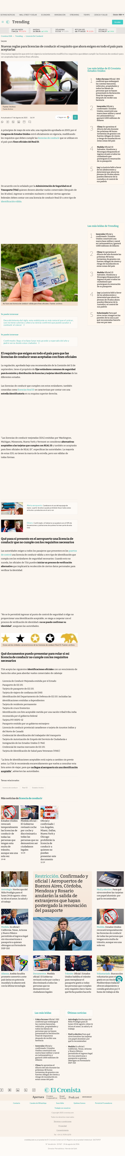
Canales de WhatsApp (38, 1103)
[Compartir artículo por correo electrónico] (24, 122)
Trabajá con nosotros (62, 1108)
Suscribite (60, 1103)
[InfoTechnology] (87, 1097)
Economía (45, 15)
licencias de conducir (48, 138)
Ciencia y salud (100, 15)
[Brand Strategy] (63, 1097)
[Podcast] (74, 1097)
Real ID (25, 788)
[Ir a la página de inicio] (62, 1090)
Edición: (117, 15)
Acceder (117, 22)
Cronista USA (6, 36)
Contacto (16, 1103)
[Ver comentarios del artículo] (29, 122)
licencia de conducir (34, 36)
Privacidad (62, 1126)
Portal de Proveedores (103, 1103)
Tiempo (87, 15)
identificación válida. (11, 201)
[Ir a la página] (8, 22)
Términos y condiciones (62, 1121)
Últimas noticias (7, 15)
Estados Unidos (38, 788)
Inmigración (59, 15)
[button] (119, 979)
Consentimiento (63, 1130)
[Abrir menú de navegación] (2, 22)
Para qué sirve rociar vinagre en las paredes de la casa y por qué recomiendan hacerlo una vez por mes (109, 318)
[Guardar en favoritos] (75, 117)
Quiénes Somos (79, 1103)
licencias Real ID (26, 389)
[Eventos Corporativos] (51, 1097)
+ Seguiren (64, 117)
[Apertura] (38, 1097)
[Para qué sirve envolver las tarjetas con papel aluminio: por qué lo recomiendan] (110, 879)
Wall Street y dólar (28, 15)
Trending (19, 36)
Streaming (74, 15)
